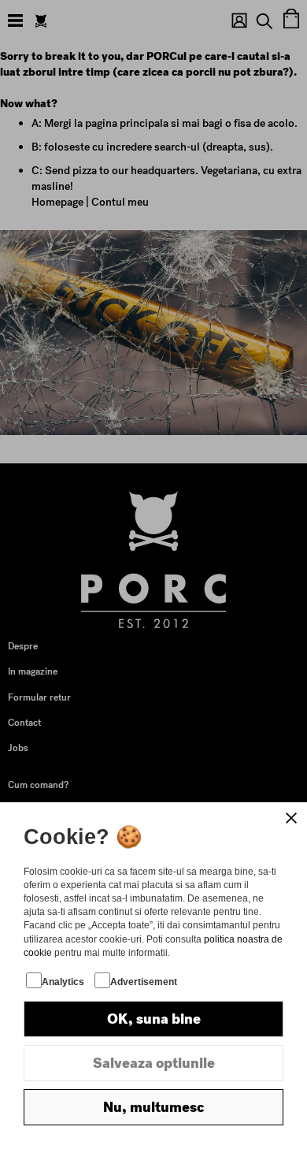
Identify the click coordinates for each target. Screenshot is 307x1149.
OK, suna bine (154, 1019)
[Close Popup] (291, 818)
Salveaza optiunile (154, 1063)
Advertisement (143, 981)
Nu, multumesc (153, 1107)
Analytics (63, 981)
